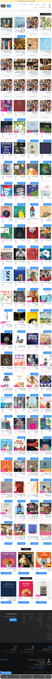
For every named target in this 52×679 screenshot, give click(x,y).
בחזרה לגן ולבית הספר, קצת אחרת (32, 51)
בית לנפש (49, 197)
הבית (24, 409)
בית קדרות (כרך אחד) (21, 304)
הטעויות (32, 598)
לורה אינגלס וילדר (35, 283)
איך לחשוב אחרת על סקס (34, 431)
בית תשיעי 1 (22, 240)
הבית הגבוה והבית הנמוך (47, 346)
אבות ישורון (23, 410)
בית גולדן (10, 155)
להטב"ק (49, 628)
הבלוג (36, 7)
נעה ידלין (32, 598)
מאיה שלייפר (23, 135)
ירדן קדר (49, 262)
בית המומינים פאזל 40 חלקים (21, 346)
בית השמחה (22, 176)
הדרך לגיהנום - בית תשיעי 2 (8, 367)
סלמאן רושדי (10, 156)
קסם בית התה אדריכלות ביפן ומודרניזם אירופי (34, 517)
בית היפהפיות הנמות (9, 219)
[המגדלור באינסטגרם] (3, 659)
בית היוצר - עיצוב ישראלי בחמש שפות (8, 474)
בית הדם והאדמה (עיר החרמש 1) (21, 494)
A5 (24, 475)
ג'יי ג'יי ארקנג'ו (48, 390)
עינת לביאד (36, 156)
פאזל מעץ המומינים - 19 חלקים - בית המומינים (22, 517)
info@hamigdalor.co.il (31, 667)
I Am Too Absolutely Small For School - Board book (21, 31)
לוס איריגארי (49, 598)
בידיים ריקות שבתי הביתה (9, 325)
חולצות (41, 624)
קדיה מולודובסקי (35, 305)
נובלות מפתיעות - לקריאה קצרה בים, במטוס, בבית (46, 73)
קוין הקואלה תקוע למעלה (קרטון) (45, 569)
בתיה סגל (23, 92)
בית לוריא (36, 197)
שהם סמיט (10, 454)
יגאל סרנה (49, 135)
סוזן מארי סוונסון (22, 156)
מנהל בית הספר (8, 261)
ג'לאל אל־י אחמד (9, 262)
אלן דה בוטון (36, 433)
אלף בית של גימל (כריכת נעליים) (34, 452)
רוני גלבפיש (36, 242)
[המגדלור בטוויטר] (7, 659)
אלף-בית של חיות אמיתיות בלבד (21, 452)
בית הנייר (10, 134)
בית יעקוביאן (9, 176)
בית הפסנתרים (35, 176)
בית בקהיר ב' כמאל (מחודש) (8, 346)
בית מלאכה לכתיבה (35, 240)
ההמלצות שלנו (24, 4)
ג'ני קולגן (10, 304)
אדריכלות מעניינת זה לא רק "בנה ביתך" (7, 51)
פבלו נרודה (36, 135)
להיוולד (49, 598)
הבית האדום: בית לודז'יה (21, 113)
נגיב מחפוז (49, 241)
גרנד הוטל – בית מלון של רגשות (47, 452)
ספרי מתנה (49, 618)
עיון (50, 631)
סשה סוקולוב (49, 221)
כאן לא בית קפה (21, 282)
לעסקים (23, 620)
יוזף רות (50, 475)
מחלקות (44, 4)
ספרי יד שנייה (40, 626)
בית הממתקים (9, 112)
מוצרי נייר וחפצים (39, 618)
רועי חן (32, 569)
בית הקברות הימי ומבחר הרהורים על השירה (34, 538)
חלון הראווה (31, 4)
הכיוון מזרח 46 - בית (21, 325)
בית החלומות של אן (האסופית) (47, 410)
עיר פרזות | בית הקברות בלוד (21, 388)
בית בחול (36, 134)
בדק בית (36, 155)
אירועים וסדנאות (42, 7)
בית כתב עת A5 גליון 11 (21, 473)
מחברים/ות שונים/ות (21, 327)
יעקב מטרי (49, 198)
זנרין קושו (10, 327)
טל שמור (11, 241)
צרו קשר (23, 618)
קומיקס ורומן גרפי (47, 626)
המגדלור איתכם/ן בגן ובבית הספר (46, 51)
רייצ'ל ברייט (49, 571)
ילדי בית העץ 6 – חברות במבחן (47, 494)
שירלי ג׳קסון (36, 262)
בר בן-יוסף (32, 411)
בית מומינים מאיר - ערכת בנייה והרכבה (8, 432)
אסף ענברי (49, 431)
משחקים (41, 616)
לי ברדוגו (23, 241)
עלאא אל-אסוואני (9, 177)
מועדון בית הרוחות (8, 240)
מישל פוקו (10, 390)
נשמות (32, 568)
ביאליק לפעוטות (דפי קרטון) (11, 569)
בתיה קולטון (9, 71)
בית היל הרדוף (35, 261)
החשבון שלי (31, 616)
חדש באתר (38, 4)
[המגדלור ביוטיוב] (1, 659)
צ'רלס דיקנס (23, 305)
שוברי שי (49, 616)
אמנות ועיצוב (48, 633)
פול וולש (30, 672)
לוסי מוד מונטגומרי (48, 411)
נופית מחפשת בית (21, 218)
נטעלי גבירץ (36, 411)
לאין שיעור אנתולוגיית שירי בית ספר (34, 495)
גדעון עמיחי (10, 283)
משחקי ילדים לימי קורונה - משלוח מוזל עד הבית (20, 73)
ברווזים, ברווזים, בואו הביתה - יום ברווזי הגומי (19, 52)
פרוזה (50, 620)
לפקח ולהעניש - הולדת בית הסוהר (8, 388)
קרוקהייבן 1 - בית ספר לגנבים (47, 388)
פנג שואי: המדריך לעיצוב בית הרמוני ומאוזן (8, 517)
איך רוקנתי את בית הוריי (34, 388)
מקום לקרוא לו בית (47, 303)
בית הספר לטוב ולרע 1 (34, 367)
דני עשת (24, 369)
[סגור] (0, 671)
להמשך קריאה (45, 34)
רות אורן (24, 219)
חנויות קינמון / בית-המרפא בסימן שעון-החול (21, 538)
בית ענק (23, 134)
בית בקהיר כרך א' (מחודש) (47, 367)
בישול (50, 630)
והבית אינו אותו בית (46, 29)
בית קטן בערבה (34, 282)
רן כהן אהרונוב (48, 496)
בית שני (49, 155)
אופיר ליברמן (24, 672)
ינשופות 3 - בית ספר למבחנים (34, 410)
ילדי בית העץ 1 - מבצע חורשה (47, 516)
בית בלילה (23, 155)
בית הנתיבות (9, 197)
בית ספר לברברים (47, 282)
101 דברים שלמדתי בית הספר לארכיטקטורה (8, 495)
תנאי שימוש (31, 618)
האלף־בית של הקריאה (35, 325)
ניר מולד (50, 325)
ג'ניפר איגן (10, 113)
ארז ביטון (36, 177)
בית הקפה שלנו (47, 240)
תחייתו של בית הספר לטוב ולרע (21, 431)
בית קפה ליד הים (8, 303)
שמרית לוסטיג (36, 198)
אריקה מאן (49, 283)
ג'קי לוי (24, 283)
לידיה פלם (36, 390)
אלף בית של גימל (8, 282)
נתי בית (36, 29)
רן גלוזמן (23, 198)
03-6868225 (41, 667)
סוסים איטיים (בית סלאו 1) (34, 346)
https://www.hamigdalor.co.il (38, 668)
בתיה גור (10, 92)
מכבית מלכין (35, 92)
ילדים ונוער (49, 624)
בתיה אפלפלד (35, 112)
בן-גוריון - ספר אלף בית (21, 367)
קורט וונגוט (23, 262)
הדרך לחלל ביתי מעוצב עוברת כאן (6, 30)
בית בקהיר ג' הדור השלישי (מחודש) (34, 473)
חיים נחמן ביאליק (13, 571)
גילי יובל (49, 156)
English (49, 639)
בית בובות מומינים (34, 218)
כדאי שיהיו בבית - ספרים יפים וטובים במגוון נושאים (33, 73)
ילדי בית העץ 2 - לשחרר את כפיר (8, 537)
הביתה (10, 409)
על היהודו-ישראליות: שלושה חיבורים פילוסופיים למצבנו (11, 599)
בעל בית (23, 197)
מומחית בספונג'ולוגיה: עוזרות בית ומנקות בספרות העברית (47, 538)
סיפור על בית (48, 261)
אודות (24, 616)
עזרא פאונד (36, 327)
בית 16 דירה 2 (48, 324)
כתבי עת (41, 622)
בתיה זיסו (48, 112)
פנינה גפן (23, 454)
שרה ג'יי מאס (23, 496)
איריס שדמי (49, 304)
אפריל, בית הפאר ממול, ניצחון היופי (47, 473)
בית (28, 11)
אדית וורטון (23, 177)
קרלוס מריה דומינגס (9, 135)
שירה (50, 622)
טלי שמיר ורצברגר (22, 115)
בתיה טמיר (48, 92)
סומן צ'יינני (36, 369)
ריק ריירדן (49, 177)
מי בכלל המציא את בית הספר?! (8, 452)
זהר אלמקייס (10, 198)
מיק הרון (36, 348)
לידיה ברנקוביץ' (48, 454)
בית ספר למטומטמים (48, 219)
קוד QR (23, 622)
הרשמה (12, 619)
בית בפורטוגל (48, 134)
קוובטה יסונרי (10, 221)
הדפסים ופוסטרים (39, 620)
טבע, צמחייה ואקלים (48, 636)
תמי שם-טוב (10, 410)
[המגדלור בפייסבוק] (5, 659)
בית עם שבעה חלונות (35, 304)
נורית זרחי (49, 348)
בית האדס (49, 176)
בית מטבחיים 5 (21, 261)
